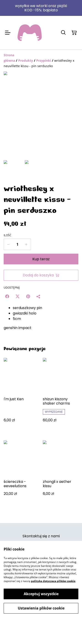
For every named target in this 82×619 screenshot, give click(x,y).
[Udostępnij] (38, 296)
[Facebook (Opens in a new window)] (7, 296)
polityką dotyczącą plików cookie (53, 581)
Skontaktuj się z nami (41, 536)
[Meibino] (29, 32)
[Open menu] (7, 33)
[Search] (63, 33)
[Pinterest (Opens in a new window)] (28, 296)
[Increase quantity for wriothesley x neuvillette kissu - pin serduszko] (26, 244)
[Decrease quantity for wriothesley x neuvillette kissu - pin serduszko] (8, 244)
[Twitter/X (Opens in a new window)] (17, 296)
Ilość (8, 235)
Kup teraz (41, 259)
